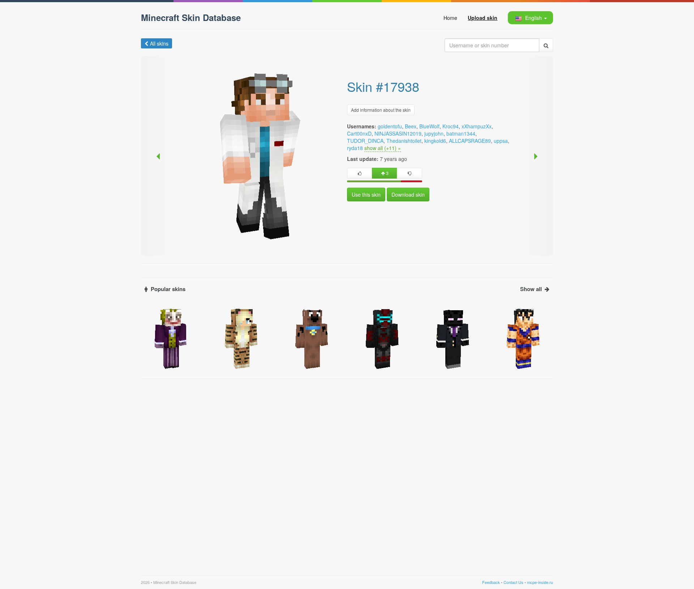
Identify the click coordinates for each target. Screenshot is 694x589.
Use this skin (366, 194)
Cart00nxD (359, 133)
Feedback (491, 582)
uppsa (501, 140)
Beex (410, 126)
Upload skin (482, 17)
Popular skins (168, 289)
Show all (531, 289)
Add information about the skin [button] (381, 110)
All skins (159, 43)
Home (450, 17)
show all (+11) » (382, 147)
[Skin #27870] (241, 338)
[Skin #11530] (312, 338)
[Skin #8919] (171, 338)
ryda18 (355, 147)
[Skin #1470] (382, 338)
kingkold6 (435, 140)
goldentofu (390, 126)
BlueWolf (429, 126)
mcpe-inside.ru (540, 582)
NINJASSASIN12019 (397, 133)
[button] (530, 17)
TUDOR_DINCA (365, 140)
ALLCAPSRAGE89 (470, 140)
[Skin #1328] (523, 338)
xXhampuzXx (477, 126)
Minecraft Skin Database (191, 17)
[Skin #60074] (453, 338)
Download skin (408, 194)
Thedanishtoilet (403, 140)
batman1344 (460, 133)
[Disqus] (347, 473)
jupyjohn (434, 133)
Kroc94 (450, 126)
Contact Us (513, 582)
